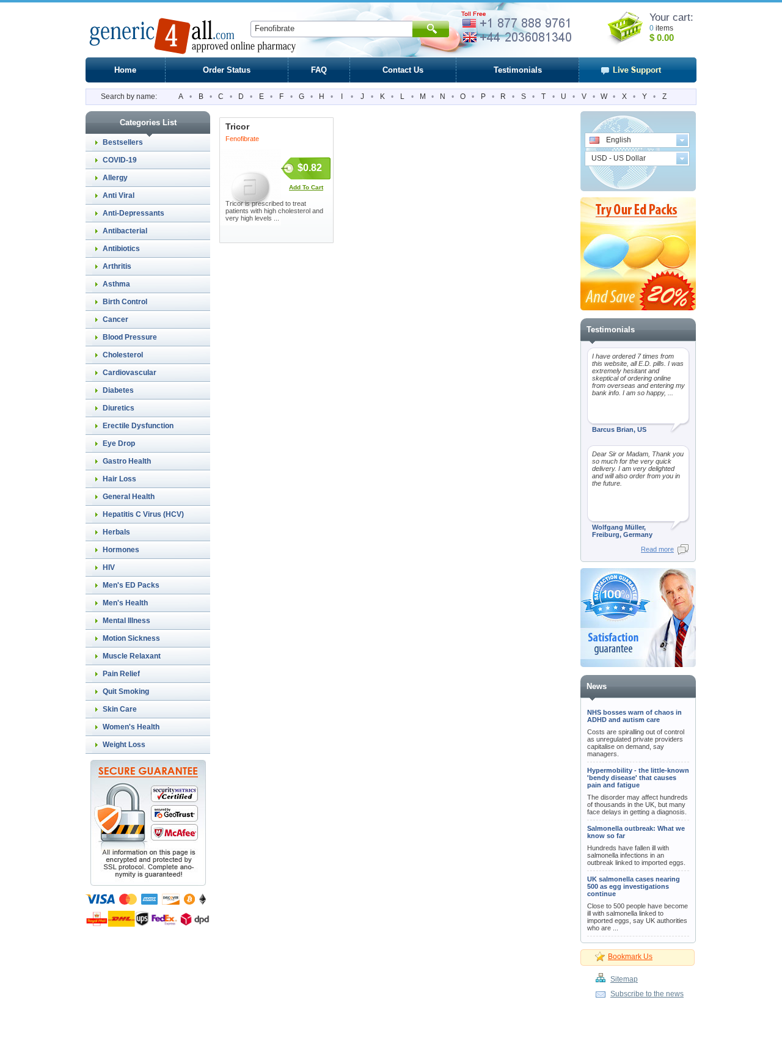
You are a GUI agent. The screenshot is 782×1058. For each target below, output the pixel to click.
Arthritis (117, 266)
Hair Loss (119, 479)
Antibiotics (121, 248)
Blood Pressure (130, 337)
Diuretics (118, 408)
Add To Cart (306, 187)
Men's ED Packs (131, 585)
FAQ (319, 70)
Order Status (226, 70)
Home (125, 70)
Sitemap (624, 979)
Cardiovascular (129, 372)
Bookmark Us (630, 956)
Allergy (115, 177)
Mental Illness (126, 620)
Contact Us (402, 70)
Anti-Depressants (133, 213)
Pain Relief (121, 673)
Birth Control (125, 301)
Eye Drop (119, 443)
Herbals (116, 532)
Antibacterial (125, 231)
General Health (129, 496)
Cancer (115, 319)
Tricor (237, 126)
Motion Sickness (131, 638)
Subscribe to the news (647, 994)
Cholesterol (123, 355)
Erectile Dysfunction (138, 425)
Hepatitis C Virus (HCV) (143, 514)
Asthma (116, 284)
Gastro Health (127, 461)
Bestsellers (123, 142)
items (664, 28)
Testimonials (518, 70)
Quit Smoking (126, 691)
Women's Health (131, 727)
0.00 (664, 37)
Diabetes (118, 390)
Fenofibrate (242, 138)
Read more (657, 549)
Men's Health (125, 603)
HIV (109, 567)
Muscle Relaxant (132, 656)
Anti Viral (118, 195)
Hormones (121, 549)
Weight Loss (124, 744)
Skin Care (120, 709)
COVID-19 (120, 160)
